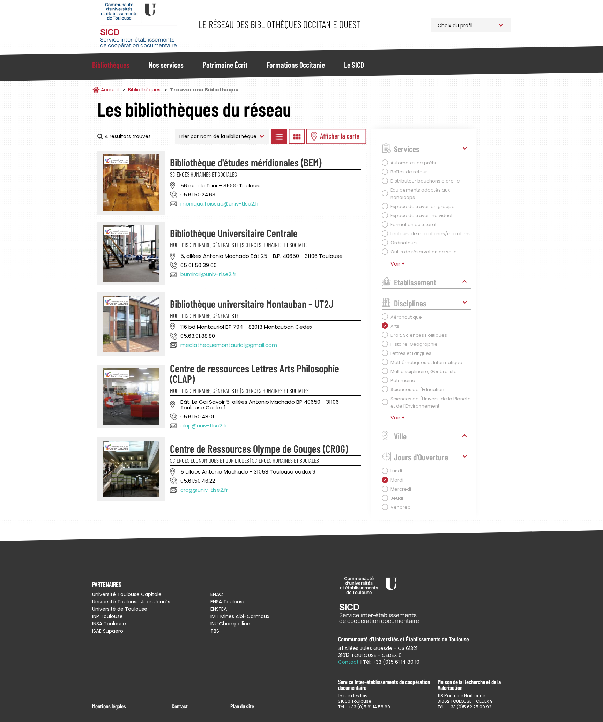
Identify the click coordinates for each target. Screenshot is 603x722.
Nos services (166, 64)
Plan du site (242, 705)
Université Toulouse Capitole (127, 594)
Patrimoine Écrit (225, 64)
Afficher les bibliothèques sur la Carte (336, 136)
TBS (214, 630)
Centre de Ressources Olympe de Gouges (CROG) (259, 448)
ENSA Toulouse (228, 601)
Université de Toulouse (119, 608)
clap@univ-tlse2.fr (203, 425)
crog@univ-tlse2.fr (204, 489)
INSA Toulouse (109, 623)
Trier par (188, 136)
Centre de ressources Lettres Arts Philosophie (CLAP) (254, 373)
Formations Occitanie (296, 64)
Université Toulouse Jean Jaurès (131, 601)
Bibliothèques (110, 64)
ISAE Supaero (107, 630)
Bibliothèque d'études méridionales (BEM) (245, 162)
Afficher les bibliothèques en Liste (279, 136)
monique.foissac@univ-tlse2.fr (219, 203)
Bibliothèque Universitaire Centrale (234, 232)
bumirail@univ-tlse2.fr (208, 274)
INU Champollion (230, 623)
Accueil (110, 90)
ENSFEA (218, 608)
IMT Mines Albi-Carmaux (239, 616)
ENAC (216, 594)
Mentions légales (109, 705)
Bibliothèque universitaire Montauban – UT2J (251, 303)
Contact (180, 705)
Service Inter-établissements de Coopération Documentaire (138, 25)
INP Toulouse (107, 616)
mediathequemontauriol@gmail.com (228, 345)
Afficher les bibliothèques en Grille (297, 136)
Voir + (397, 263)
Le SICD (354, 64)
